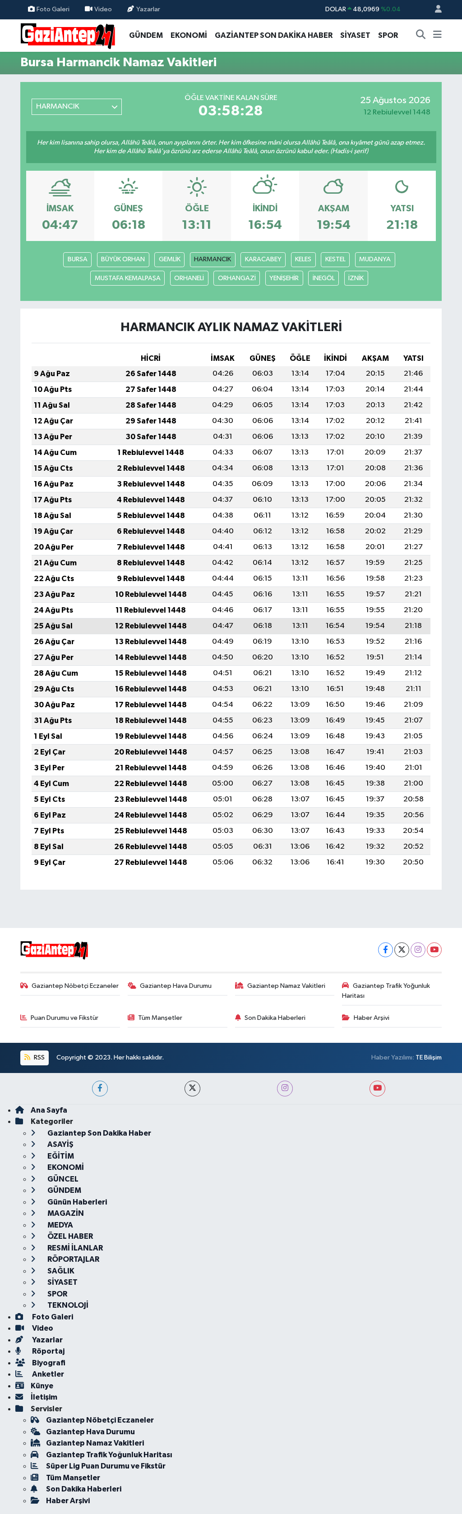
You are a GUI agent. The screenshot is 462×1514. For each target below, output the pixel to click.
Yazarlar (148, 9)
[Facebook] (385, 949)
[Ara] (421, 35)
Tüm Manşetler (160, 1017)
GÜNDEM (146, 35)
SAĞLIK (60, 1271)
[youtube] (377, 1088)
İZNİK (356, 278)
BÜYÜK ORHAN (123, 259)
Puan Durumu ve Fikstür (64, 1017)
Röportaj (48, 1351)
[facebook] (100, 1088)
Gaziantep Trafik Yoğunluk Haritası (386, 990)
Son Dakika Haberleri (275, 1017)
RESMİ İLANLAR (74, 1248)
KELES (303, 259)
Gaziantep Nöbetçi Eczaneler (75, 985)
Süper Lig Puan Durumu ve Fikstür (106, 1466)
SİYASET (355, 35)
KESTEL (335, 259)
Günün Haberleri (76, 1202)
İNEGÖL (324, 278)
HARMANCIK (212, 259)
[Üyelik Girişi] (434, 9)
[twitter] (192, 1088)
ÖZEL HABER (69, 1236)
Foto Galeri (53, 9)
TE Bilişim (429, 1057)
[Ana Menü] (437, 35)
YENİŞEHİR (284, 278)
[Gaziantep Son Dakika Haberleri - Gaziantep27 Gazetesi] (67, 34)
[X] (401, 949)
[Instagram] (418, 949)
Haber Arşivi (371, 1017)
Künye (42, 1386)
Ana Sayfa (49, 1110)
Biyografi (48, 1363)
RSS (38, 1057)
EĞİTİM (60, 1156)
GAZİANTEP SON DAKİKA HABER (274, 35)
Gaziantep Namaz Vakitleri (286, 985)
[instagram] (285, 1088)
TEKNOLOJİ (67, 1305)
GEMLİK (169, 259)
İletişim (44, 1397)
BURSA (78, 259)
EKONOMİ (189, 35)
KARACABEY (263, 259)
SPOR (388, 35)
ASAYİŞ (60, 1144)
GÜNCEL (62, 1179)
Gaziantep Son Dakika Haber (98, 1133)
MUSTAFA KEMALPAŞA (128, 278)
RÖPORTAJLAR (72, 1259)
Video (103, 9)
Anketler (47, 1374)
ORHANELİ (189, 278)
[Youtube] (434, 949)
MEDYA (59, 1225)
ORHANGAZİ (237, 278)
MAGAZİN (65, 1213)
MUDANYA (375, 259)
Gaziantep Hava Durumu (176, 985)
